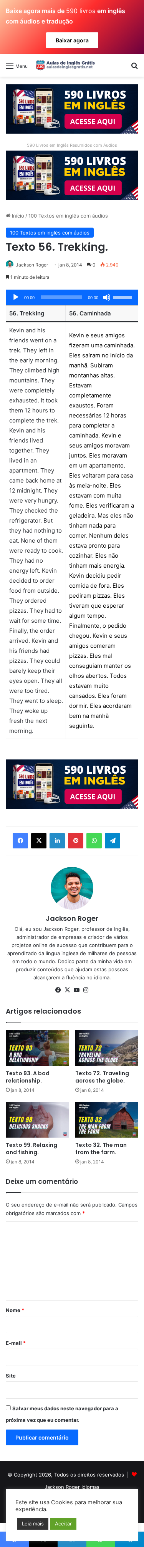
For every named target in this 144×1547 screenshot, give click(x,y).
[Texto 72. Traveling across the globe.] (107, 1048)
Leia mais (33, 1523)
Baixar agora (72, 40)
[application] (72, 297)
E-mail (16, 1343)
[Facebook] (20, 840)
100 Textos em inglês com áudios (68, 216)
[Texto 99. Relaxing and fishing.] (37, 1120)
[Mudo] (107, 297)
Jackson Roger (32, 265)
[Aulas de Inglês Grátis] (64, 65)
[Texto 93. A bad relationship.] (37, 1048)
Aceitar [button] (63, 1523)
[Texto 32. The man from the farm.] (107, 1120)
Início (17, 216)
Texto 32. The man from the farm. (101, 1148)
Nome (15, 1310)
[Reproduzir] (16, 297)
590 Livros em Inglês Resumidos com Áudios (72, 145)
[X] (38, 840)
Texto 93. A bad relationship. (28, 1076)
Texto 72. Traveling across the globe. (102, 1076)
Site (11, 1376)
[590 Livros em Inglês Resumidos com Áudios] (72, 109)
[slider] (123, 296)
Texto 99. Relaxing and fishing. (31, 1148)
